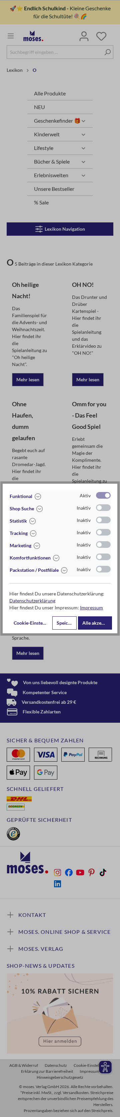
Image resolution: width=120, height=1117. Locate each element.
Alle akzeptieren (97, 623)
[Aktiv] (103, 495)
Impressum (91, 607)
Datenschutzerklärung (32, 600)
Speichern (67, 623)
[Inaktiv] (103, 507)
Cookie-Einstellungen (32, 623)
